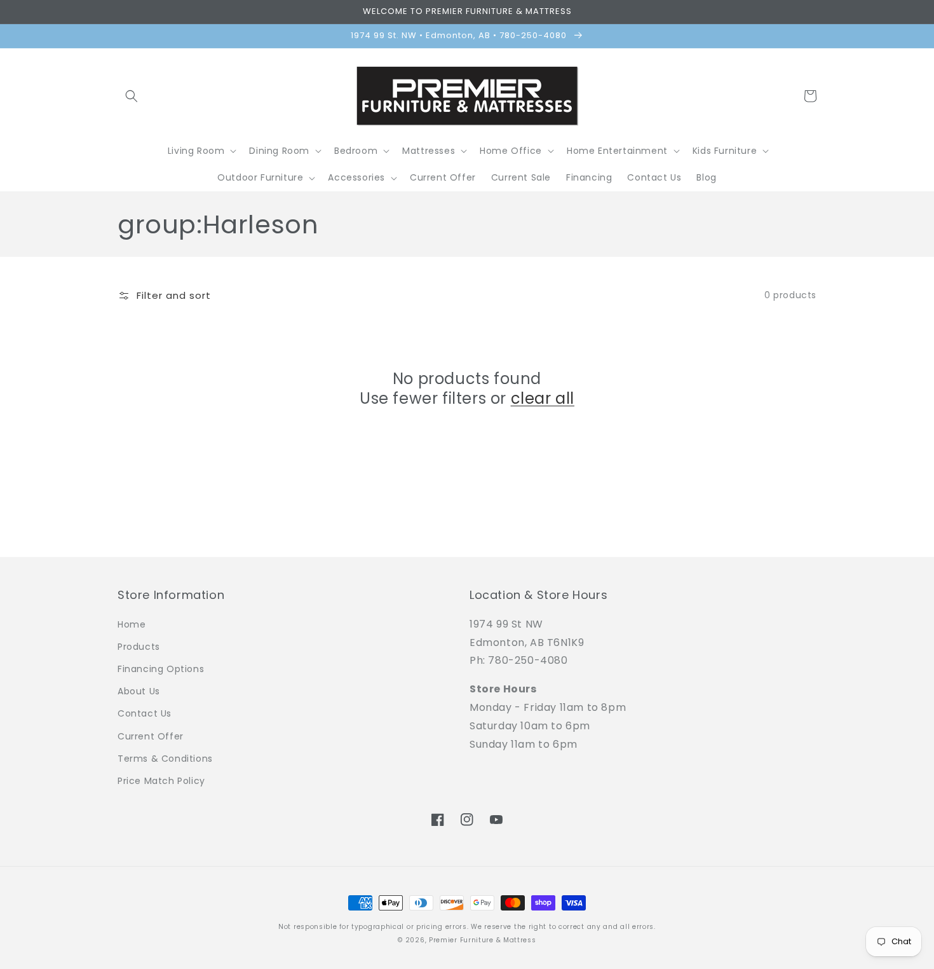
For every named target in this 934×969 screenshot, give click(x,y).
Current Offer (151, 736)
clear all (542, 398)
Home (132, 624)
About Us (139, 691)
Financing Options (161, 669)
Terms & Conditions (165, 758)
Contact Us (145, 713)
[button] (132, 96)
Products (139, 646)
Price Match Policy (161, 780)
